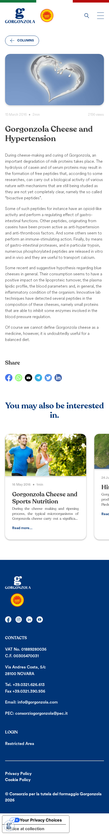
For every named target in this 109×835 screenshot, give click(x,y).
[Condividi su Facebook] (8, 377)
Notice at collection (25, 828)
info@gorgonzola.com (37, 702)
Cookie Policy (18, 780)
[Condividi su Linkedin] (58, 377)
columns (25, 40)
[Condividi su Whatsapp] (18, 377)
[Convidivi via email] (28, 377)
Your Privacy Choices (41, 820)
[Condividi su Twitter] (48, 377)
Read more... (22, 528)
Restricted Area (19, 744)
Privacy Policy (18, 774)
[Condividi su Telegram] (38, 377)
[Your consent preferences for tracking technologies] (9, 826)
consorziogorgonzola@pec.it (41, 713)
